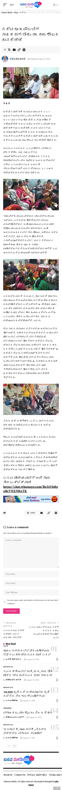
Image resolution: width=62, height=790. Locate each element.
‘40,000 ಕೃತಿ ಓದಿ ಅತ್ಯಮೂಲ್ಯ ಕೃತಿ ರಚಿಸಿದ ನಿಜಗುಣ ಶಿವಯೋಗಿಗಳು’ (26, 694)
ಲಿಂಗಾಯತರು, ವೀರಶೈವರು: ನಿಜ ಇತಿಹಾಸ (27, 713)
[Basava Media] (31, 5)
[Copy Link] (19, 49)
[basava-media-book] (31, 498)
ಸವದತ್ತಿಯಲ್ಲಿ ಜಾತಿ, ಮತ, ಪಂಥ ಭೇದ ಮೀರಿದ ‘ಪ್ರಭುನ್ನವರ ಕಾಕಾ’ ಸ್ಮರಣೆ (28, 673)
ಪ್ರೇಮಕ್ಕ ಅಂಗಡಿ (13, 680)
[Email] (14, 49)
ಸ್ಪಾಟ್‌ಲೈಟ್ (7, 708)
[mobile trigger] (6, 5)
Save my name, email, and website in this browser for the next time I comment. (32, 602)
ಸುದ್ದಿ (5, 646)
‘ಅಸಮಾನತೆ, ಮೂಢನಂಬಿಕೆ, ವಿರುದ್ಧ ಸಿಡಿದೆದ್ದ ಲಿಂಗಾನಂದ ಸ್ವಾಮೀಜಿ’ (25, 731)
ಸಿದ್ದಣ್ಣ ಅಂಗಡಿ (17, 59)
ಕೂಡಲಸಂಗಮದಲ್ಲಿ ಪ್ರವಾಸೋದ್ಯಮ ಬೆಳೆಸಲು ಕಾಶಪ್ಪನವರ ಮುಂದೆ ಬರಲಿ (27, 653)
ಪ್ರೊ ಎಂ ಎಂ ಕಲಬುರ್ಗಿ (15, 717)
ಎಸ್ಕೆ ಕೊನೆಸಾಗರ (13, 659)
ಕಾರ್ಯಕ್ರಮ (8, 667)
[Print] (24, 49)
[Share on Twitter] (9, 49)
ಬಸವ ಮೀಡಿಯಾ (11, 700)
